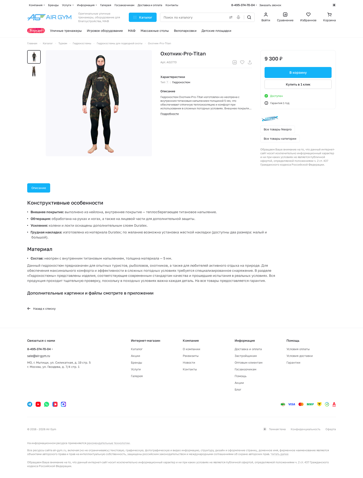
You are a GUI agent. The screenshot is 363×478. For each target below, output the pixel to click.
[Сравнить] (235, 62)
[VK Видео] (55, 404)
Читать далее (280, 454)
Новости (189, 362)
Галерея (137, 376)
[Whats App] (46, 404)
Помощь (240, 376)
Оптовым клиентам (248, 362)
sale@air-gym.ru (38, 355)
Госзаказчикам (245, 369)
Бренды (136, 362)
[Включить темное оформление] (334, 5)
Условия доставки (299, 355)
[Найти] (249, 17)
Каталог (137, 349)
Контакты (190, 369)
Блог (238, 389)
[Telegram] (29, 404)
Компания (191, 340)
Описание (38, 188)
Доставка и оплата (248, 349)
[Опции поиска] (230, 17)
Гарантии (293, 362)
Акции (135, 355)
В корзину (298, 72)
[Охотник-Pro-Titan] (99, 103)
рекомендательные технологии (108, 443)
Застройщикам (246, 355)
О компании (191, 349)
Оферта (330, 429)
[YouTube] (38, 404)
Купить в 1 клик (298, 84)
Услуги (136, 369)
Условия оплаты (298, 349)
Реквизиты (191, 355)
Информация (245, 340)
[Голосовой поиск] (239, 17)
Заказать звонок (270, 5)
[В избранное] (242, 62)
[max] (63, 404)
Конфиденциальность (305, 429)
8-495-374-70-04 (243, 5)
